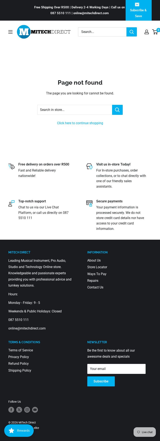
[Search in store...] (117, 110)
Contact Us (95, 287)
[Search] (131, 31)
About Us (94, 260)
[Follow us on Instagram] (27, 410)
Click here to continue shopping (80, 123)
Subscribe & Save (138, 13)
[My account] (147, 32)
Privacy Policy (18, 357)
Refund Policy (18, 364)
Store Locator (97, 267)
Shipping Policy (19, 370)
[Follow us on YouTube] (35, 410)
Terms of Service (20, 350)
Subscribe (101, 381)
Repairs (92, 281)
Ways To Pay (96, 274)
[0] (155, 31)
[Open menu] (10, 32)
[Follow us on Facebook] (11, 410)
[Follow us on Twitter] (19, 410)
